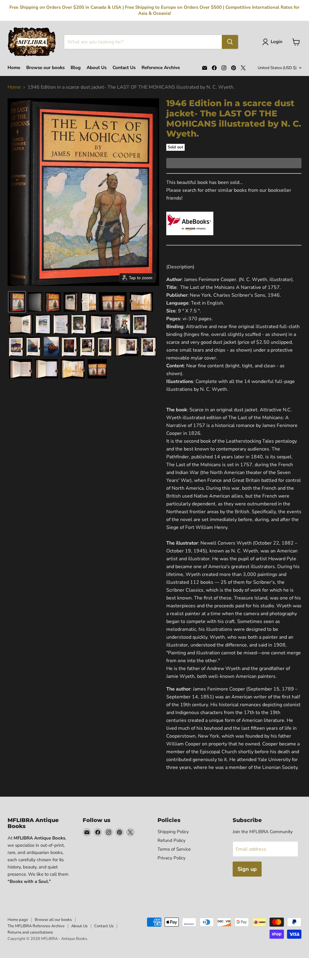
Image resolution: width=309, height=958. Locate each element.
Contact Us (124, 67)
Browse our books (45, 67)
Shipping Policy (173, 832)
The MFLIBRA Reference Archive (36, 926)
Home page (18, 919)
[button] (273, 42)
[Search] (230, 42)
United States (277, 68)
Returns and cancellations (30, 932)
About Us (97, 67)
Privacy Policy (172, 858)
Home (14, 67)
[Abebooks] (189, 238)
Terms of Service (174, 849)
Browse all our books (53, 919)
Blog (76, 67)
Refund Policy (172, 840)
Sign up (247, 869)
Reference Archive (161, 67)
